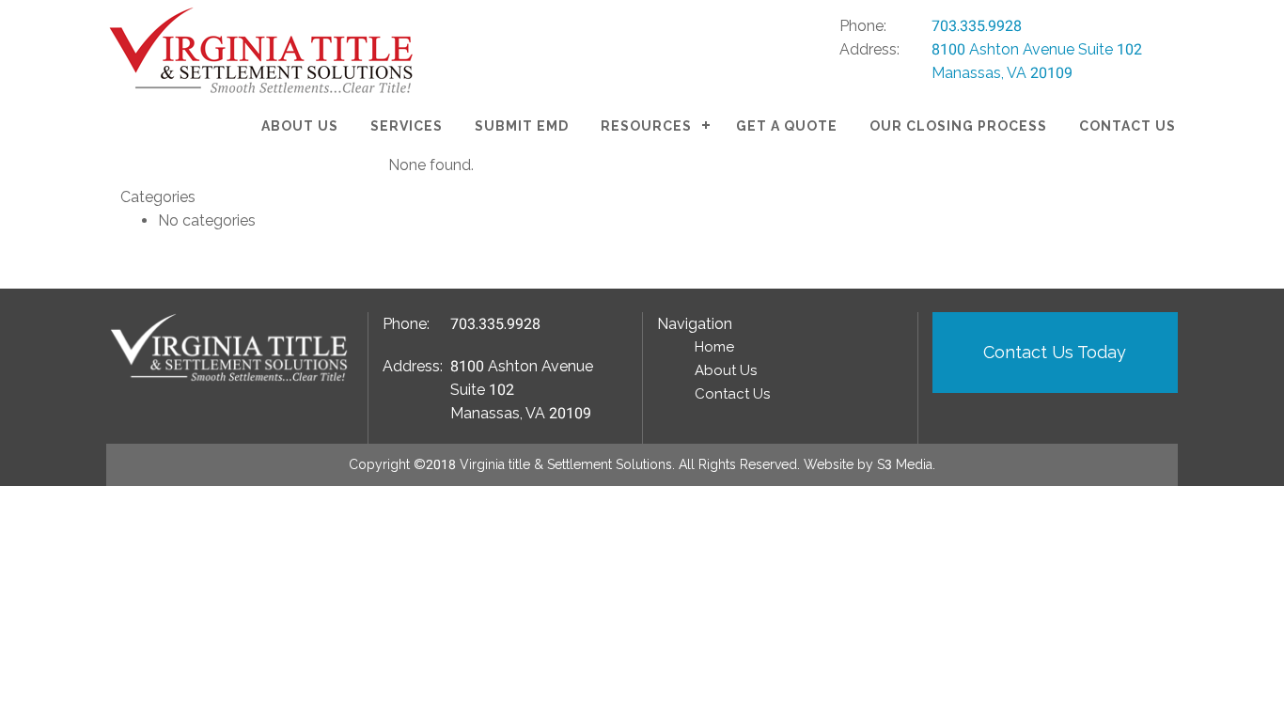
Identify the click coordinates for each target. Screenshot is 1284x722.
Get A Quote (787, 126)
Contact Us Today (1054, 352)
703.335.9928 (977, 26)
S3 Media (904, 464)
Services (406, 126)
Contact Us (1127, 126)
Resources (646, 126)
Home (714, 346)
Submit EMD (522, 126)
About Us (299, 126)
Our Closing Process (958, 126)
